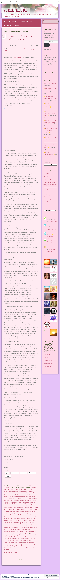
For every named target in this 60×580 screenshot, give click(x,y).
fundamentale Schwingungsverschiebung (13, 507)
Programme (18, 527)
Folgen (46, 45)
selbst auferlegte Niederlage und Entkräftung (27, 531)
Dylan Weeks (49, 241)
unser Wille (25, 542)
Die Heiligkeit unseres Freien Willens (17, 502)
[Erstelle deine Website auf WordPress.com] (30, 2)
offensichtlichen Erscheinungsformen (16, 526)
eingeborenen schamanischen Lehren (12, 506)
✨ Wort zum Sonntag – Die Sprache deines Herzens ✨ (49, 145)
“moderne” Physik (24, 493)
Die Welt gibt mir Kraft (49, 179)
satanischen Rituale (11, 529)
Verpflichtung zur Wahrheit (21, 544)
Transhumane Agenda (24, 537)
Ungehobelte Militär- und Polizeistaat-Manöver (15, 540)
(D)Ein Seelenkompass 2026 (50, 83)
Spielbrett (27, 533)
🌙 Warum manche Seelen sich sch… (51, 229)
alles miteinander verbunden (22, 489)
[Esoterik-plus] (47, 269)
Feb (3, 36)
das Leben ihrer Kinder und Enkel (16, 498)
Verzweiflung (32, 544)
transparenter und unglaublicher (11, 538)
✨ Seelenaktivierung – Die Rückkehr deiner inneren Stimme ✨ (50, 90)
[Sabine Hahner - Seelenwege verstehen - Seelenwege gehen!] (53, 262)
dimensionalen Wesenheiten (20, 504)
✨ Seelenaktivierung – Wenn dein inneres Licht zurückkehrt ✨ (49, 105)
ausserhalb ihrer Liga (15, 493)
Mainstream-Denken (27, 518)
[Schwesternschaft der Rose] (53, 304)
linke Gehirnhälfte (18, 518)
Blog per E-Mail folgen (50, 29)
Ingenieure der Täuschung (22, 513)
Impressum (7, 25)
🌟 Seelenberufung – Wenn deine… (51, 236)
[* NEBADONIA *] (47, 318)
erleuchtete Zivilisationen (28, 506)
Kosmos (13, 516)
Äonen (30, 493)
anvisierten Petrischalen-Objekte (11, 491)
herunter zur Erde (8, 509)
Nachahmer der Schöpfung (20, 524)
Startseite (7, 21)
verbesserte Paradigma (9, 544)
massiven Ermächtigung (23, 520)
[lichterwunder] (47, 296)
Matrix (30, 520)
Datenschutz (17, 25)
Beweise (15, 495)
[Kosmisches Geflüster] (47, 332)
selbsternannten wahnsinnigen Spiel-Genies (14, 533)
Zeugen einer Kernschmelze (19, 547)
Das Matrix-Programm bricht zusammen (20, 37)
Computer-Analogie (21, 495)
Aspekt (21, 491)
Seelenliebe (15, 10)
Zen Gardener (17, 58)
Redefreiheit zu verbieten (27, 527)
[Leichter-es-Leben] (53, 269)
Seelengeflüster (48, 72)
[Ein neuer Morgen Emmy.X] (47, 262)
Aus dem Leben (28, 486)
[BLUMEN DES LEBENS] (53, 332)
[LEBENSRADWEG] (47, 325)
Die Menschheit (29, 502)
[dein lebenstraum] (47, 289)
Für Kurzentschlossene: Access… (51, 242)
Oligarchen (28, 526)
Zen (11, 547)
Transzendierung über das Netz (27, 538)
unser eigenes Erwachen (16, 542)
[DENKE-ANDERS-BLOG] (53, 311)
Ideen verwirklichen (48, 192)
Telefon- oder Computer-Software (30, 535)
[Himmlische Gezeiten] (47, 311)
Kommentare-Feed (48, 363)
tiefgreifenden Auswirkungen (11, 537)
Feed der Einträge (48, 360)
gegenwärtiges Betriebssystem (31, 507)
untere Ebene (32, 542)
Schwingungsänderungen (10, 531)
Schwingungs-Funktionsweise (23, 529)
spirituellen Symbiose (16, 535)
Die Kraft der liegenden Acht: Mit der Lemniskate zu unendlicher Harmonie (50, 184)
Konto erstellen (47, 354)
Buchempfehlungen (26, 21)
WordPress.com (47, 366)
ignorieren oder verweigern (26, 511)
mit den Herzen (23, 522)
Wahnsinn (18, 546)
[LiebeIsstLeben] (53, 275)
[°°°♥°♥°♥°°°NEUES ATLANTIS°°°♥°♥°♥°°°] (53, 318)
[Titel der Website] (53, 289)
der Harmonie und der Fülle (27, 500)
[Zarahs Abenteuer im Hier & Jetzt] (47, 304)
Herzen (15, 509)
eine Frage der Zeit (32, 504)
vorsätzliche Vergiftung (9, 546)
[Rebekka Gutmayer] (53, 282)
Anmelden (46, 357)
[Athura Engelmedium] (47, 276)
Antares (31, 489)
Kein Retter (20, 515)
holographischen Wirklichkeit (24, 509)
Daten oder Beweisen (15, 500)
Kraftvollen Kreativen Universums (23, 516)
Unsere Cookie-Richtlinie (35, 577)
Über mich (15, 21)
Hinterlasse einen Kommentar (11, 552)
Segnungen (46, 189)
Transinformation (33, 537)
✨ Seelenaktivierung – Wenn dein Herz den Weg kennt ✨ (50, 98)
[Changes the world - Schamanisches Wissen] (53, 296)
